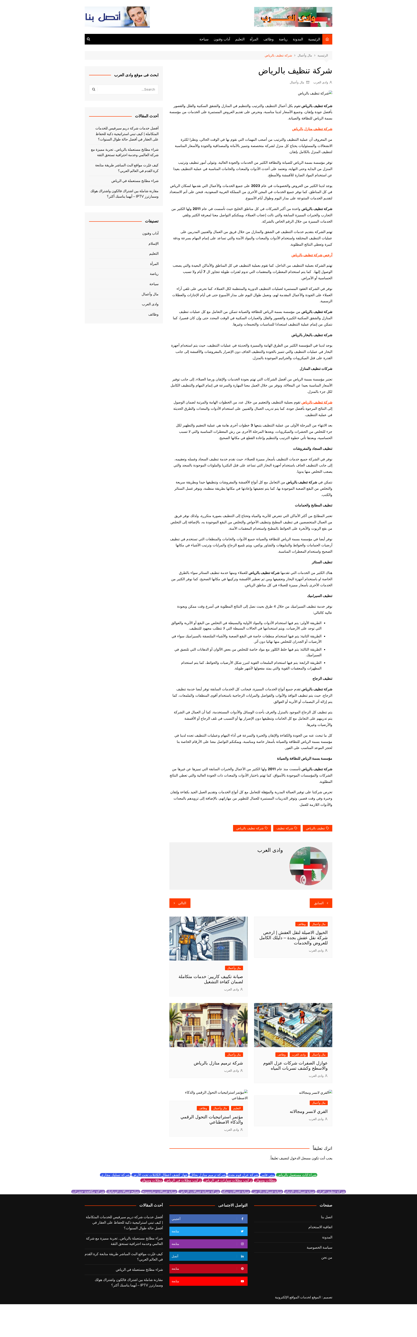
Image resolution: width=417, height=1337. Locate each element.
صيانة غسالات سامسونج (159, 1191)
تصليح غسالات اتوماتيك (123, 1191)
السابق (319, 903)
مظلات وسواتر (265, 1180)
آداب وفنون (222, 39)
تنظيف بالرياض (315, 828)
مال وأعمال (297, 82)
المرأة (254, 39)
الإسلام (154, 243)
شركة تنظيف (284, 828)
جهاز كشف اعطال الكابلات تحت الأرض (160, 1175)
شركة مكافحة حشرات (88, 1191)
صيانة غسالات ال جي (267, 1191)
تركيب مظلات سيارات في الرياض (228, 1180)
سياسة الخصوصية (319, 1247)
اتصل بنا (326, 1217)
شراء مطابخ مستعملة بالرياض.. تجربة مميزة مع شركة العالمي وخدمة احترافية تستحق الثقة (125, 152)
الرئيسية (314, 39)
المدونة (298, 39)
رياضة (283, 39)
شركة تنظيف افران (331, 1191)
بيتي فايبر (267, 1175)
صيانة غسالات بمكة (235, 1191)
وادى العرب (320, 82)
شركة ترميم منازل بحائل (208, 1175)
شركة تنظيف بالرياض (250, 828)
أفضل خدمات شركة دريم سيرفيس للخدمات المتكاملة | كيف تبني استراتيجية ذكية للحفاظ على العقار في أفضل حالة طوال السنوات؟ (127, 133)
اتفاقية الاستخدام (320, 1227)
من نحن (326, 1257)
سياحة (203, 39)
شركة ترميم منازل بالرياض (218, 1063)
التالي (182, 903)
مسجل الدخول (300, 1158)
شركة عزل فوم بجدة (243, 1175)
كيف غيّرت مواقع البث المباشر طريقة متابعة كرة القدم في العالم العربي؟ (127, 168)
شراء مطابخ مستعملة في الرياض (135, 181)
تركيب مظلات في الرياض (183, 1180)
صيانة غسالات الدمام (300, 1191)
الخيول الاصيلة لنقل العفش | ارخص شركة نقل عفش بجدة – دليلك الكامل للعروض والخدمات (293, 937)
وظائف (268, 39)
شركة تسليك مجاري (115, 1175)
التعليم (240, 39)
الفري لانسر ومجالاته (309, 1111)
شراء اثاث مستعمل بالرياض (296, 1175)
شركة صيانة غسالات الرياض (199, 1191)
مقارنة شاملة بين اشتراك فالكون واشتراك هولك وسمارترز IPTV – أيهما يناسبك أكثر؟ (124, 193)
